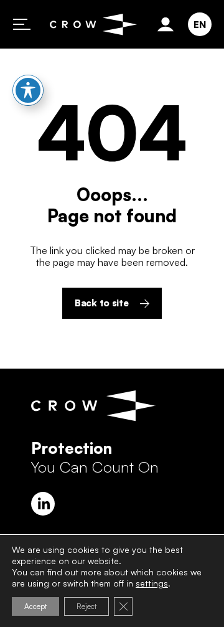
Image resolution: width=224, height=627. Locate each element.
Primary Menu (21, 24)
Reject (86, 606)
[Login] (168, 24)
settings (152, 583)
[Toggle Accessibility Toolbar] (28, 90)
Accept (35, 606)
